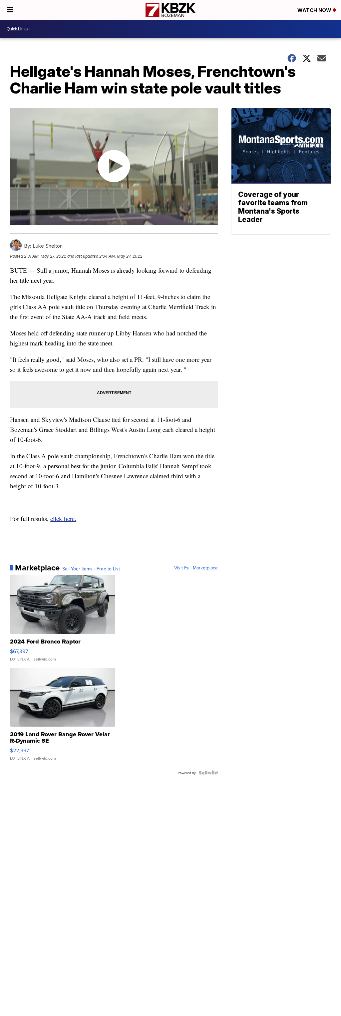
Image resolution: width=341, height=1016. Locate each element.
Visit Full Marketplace (196, 567)
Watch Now (315, 10)
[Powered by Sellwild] (208, 772)
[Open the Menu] (10, 10)
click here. (63, 518)
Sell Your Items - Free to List (91, 568)
